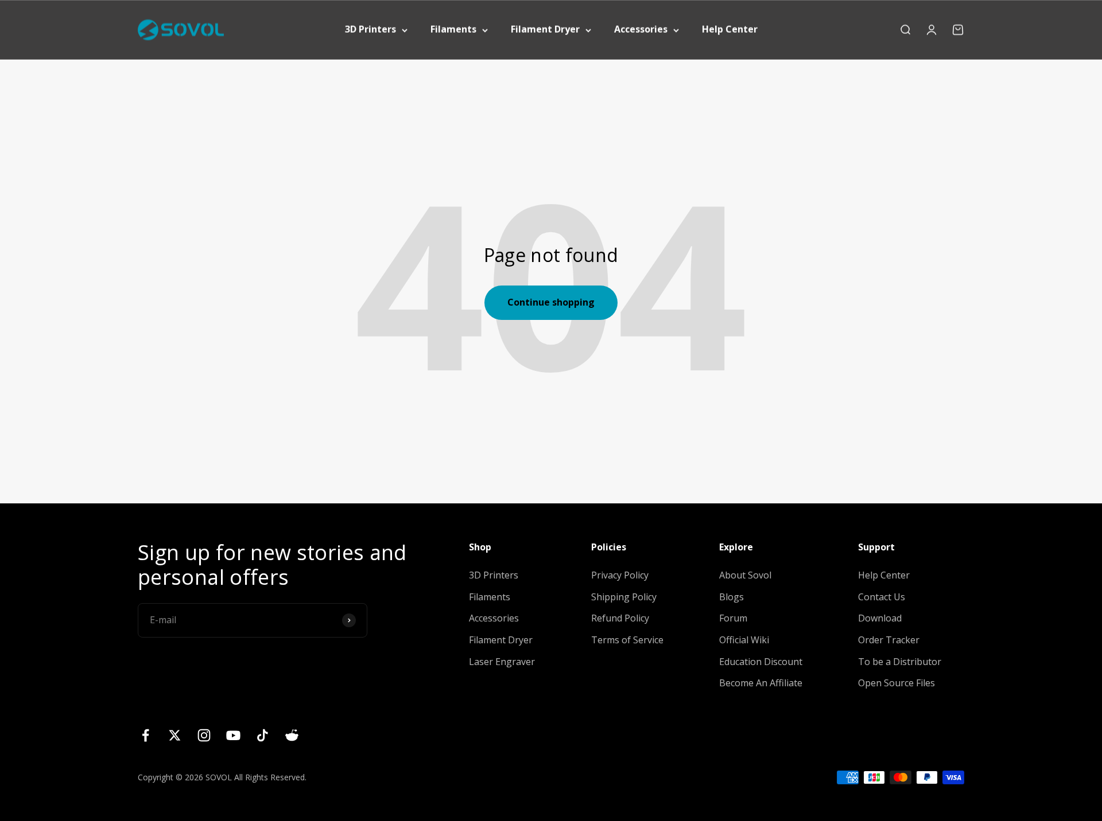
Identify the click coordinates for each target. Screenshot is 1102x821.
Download (880, 618)
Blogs (731, 597)
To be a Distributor (899, 661)
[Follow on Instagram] (204, 735)
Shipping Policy (624, 597)
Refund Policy (620, 618)
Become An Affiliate (760, 683)
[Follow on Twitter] (175, 735)
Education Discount (760, 661)
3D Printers (370, 29)
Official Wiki (744, 640)
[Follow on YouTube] (233, 735)
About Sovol (745, 575)
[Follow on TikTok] (262, 735)
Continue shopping (551, 302)
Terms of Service (627, 640)
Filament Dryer (545, 29)
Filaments (453, 29)
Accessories (641, 29)
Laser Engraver (502, 661)
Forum (733, 618)
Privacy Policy (620, 575)
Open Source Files (896, 683)
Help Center (730, 29)
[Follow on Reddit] (292, 735)
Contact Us (881, 597)
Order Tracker (888, 640)
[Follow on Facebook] (145, 735)
